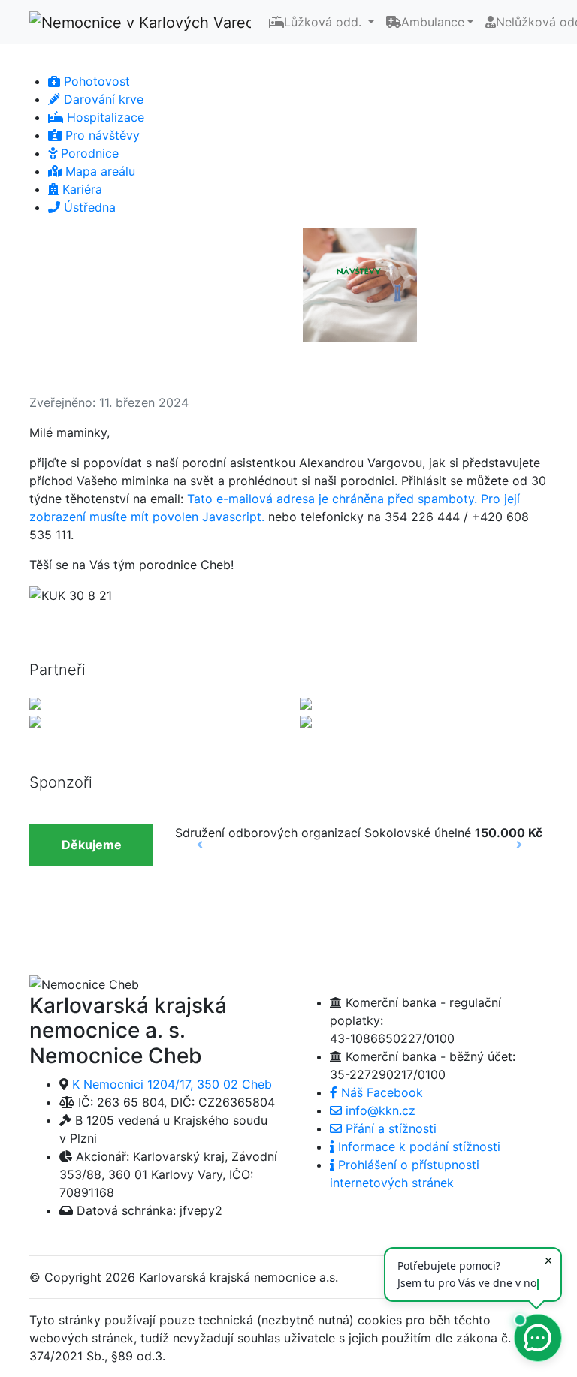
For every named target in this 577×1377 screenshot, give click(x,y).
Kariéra (80, 189)
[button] (57, 240)
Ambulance (432, 21)
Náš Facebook (380, 1092)
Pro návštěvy (101, 135)
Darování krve (101, 99)
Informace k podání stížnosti (417, 1146)
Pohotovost (95, 81)
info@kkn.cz (378, 1110)
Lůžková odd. (324, 21)
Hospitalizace (103, 117)
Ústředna (88, 207)
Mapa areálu (98, 171)
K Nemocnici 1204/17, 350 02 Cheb (172, 1084)
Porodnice (88, 153)
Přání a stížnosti (389, 1128)
